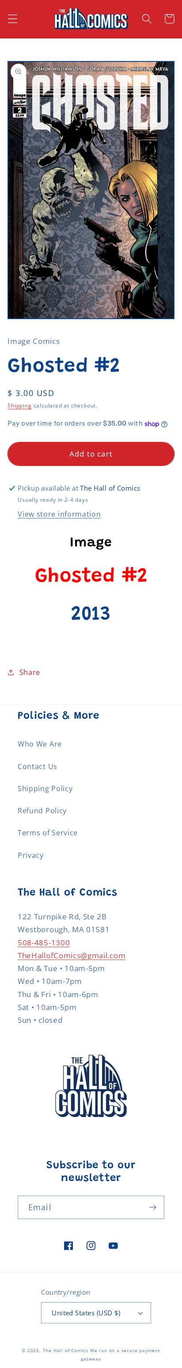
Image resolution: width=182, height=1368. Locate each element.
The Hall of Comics (66, 1350)
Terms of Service (48, 833)
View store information (59, 514)
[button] (12, 19)
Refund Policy (42, 810)
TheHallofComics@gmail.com (71, 955)
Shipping (19, 405)
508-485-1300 (44, 942)
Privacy (31, 855)
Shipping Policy (45, 788)
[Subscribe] (152, 1207)
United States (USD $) (86, 1312)
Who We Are (40, 744)
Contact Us (37, 766)
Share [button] (29, 672)
